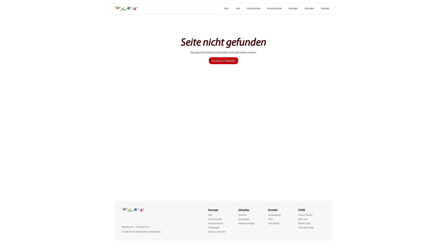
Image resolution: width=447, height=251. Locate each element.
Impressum (127, 226)
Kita (238, 8)
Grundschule (253, 8)
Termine (242, 214)
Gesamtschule (274, 8)
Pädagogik (213, 227)
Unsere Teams (305, 214)
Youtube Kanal (305, 227)
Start (226, 8)
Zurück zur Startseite (223, 60)
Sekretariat (274, 223)
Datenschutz (143, 226)
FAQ (270, 219)
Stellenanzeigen (246, 223)
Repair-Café (304, 223)
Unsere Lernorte (216, 231)
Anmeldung (274, 214)
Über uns (303, 219)
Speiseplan (244, 219)
